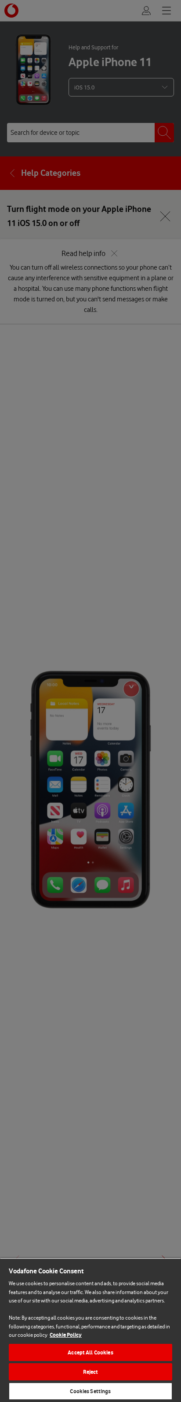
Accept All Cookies (90, 1352)
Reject (90, 1372)
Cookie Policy (66, 1335)
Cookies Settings (90, 1391)
